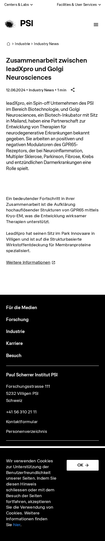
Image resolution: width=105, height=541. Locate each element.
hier (17, 524)
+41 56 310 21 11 (21, 411)
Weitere (28, 262)
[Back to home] (18, 23)
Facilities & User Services (77, 5)
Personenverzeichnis (26, 431)
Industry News (46, 44)
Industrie (22, 44)
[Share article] (72, 90)
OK (80, 465)
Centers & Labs (16, 5)
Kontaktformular (22, 421)
